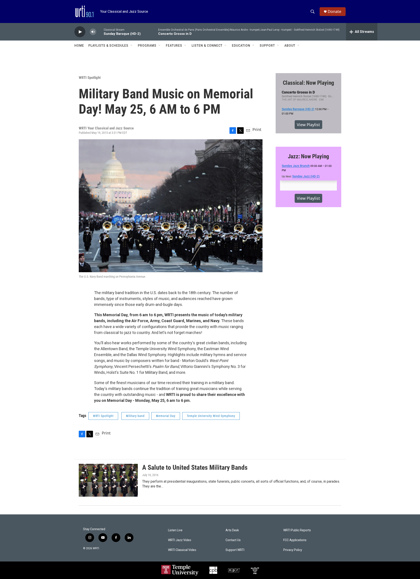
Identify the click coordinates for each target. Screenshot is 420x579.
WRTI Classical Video (182, 550)
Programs (147, 45)
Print (256, 129)
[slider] (100, 31)
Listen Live (175, 530)
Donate (334, 11)
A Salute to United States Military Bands (195, 467)
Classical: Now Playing (308, 82)
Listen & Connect (207, 45)
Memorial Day (165, 416)
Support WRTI (235, 550)
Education (241, 45)
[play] (79, 31)
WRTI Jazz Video (179, 540)
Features (174, 45)
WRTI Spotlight (90, 77)
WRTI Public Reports (297, 530)
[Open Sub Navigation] (131, 45)
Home (79, 45)
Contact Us (233, 540)
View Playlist (308, 124)
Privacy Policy (292, 550)
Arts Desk (232, 530)
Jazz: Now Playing (308, 156)
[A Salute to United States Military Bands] (108, 480)
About (289, 45)
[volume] (93, 32)
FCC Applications (294, 540)
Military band (135, 416)
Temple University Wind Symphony (211, 416)
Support (267, 45)
